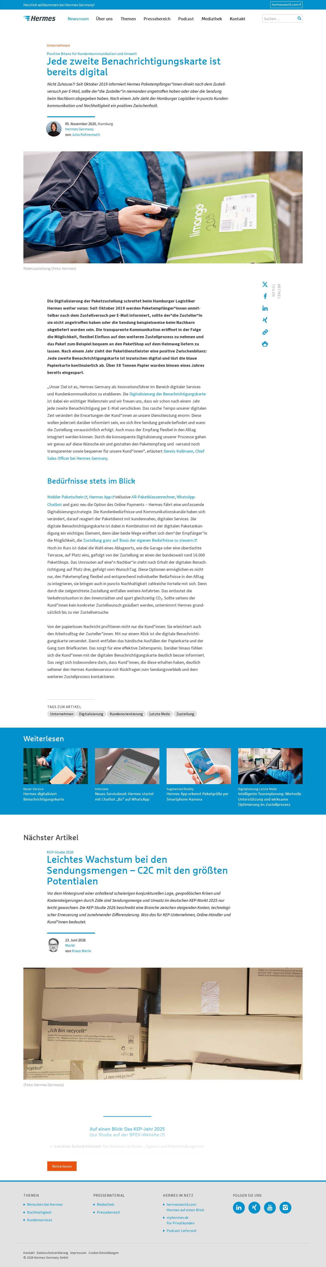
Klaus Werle (81, 950)
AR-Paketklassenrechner (153, 497)
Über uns (104, 19)
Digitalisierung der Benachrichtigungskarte (167, 394)
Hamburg (105, 123)
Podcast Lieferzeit (182, 1230)
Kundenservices (39, 1219)
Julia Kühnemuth (86, 134)
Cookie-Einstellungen (104, 1253)
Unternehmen (58, 45)
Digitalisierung (91, 713)
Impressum (78, 1253)
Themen (128, 19)
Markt (70, 945)
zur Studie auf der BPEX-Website (125, 1135)
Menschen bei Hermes (45, 1204)
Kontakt (237, 19)
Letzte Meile (159, 713)
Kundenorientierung (126, 713)
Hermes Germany (79, 129)
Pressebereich (157, 19)
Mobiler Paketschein (65, 497)
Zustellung (185, 713)
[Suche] (299, 18)
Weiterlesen (62, 1166)
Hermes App (100, 497)
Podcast (186, 19)
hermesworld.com (285, 4)
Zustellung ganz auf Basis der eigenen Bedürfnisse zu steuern (138, 540)
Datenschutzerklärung (52, 1253)
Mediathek (212, 19)
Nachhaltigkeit (39, 1212)
